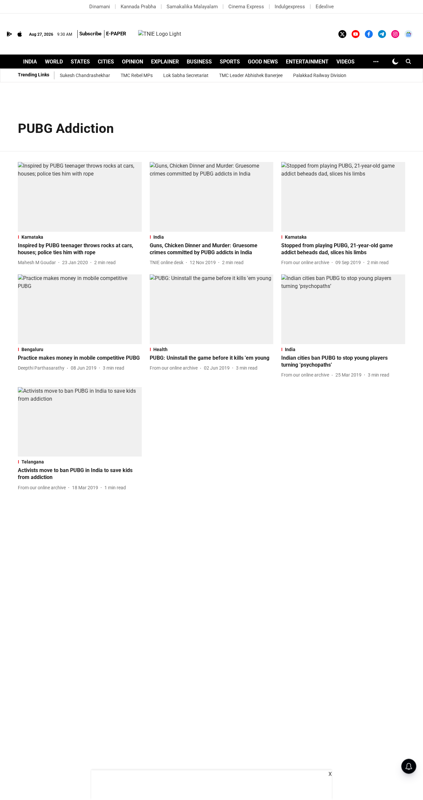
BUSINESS (199, 62)
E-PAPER (116, 34)
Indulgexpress (290, 7)
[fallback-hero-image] (80, 197)
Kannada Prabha (138, 7)
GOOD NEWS (263, 62)
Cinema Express (246, 7)
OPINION (132, 62)
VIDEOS (345, 62)
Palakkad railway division (319, 75)
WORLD (54, 62)
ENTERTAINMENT (307, 62)
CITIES (106, 62)
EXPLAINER (165, 62)
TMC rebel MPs (137, 75)
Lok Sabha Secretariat (186, 75)
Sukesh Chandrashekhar (85, 75)
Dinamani (99, 7)
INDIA (30, 62)
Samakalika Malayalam (192, 7)
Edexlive (325, 7)
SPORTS (230, 62)
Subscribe (90, 34)
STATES (80, 62)
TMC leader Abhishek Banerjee (251, 75)
